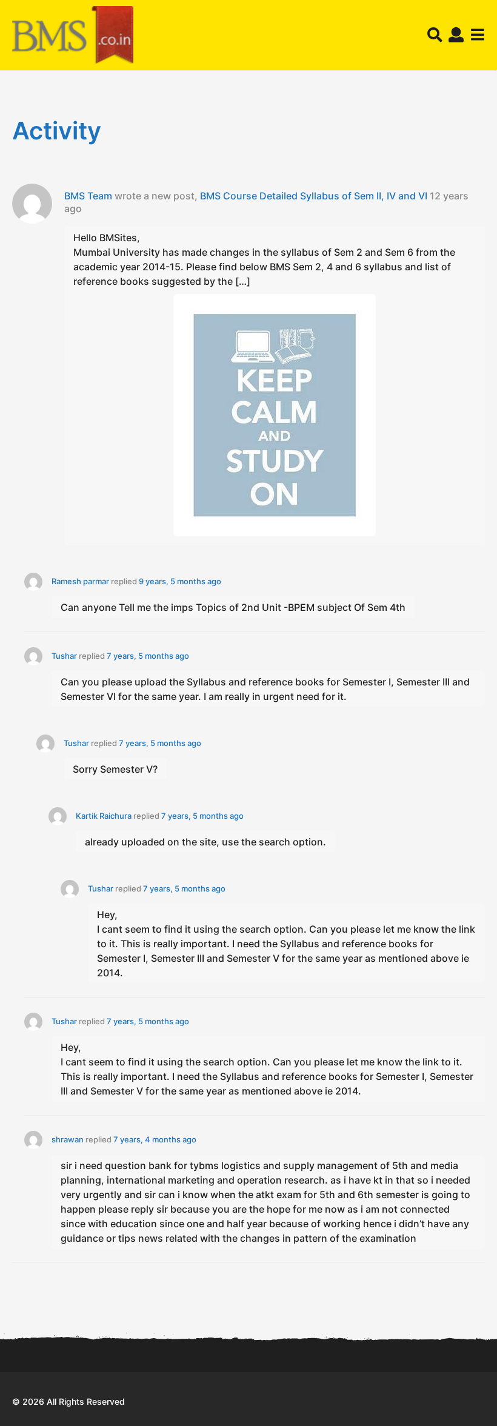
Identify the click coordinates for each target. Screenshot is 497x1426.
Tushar (64, 656)
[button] (434, 35)
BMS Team (88, 196)
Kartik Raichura (104, 816)
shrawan (68, 1139)
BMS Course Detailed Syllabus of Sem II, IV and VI (313, 196)
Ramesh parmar (80, 581)
